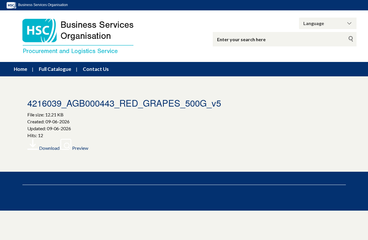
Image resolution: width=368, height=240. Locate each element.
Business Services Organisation (42, 5)
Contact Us (96, 69)
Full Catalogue (55, 69)
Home (20, 69)
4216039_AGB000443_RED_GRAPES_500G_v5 (124, 102)
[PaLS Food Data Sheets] (83, 36)
